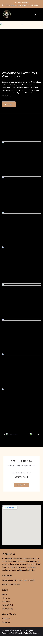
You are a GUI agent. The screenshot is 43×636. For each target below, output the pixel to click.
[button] (2, 24)
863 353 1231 (15, 584)
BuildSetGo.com (32, 633)
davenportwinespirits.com (15, 558)
